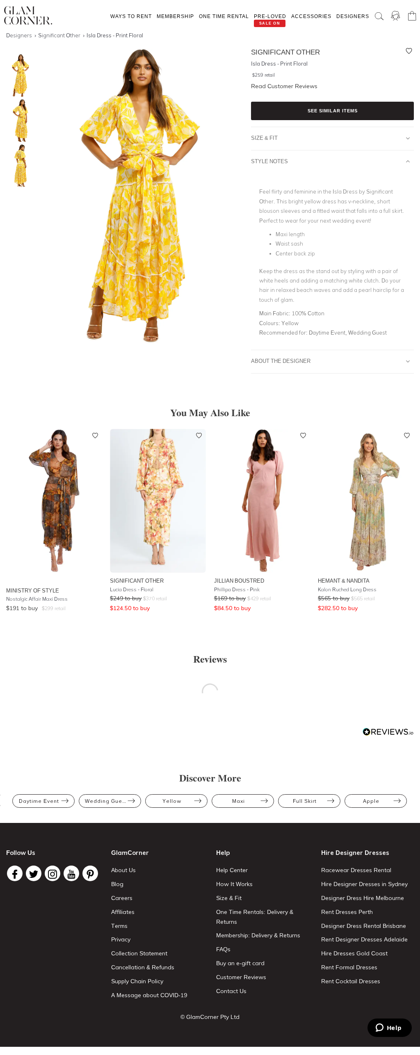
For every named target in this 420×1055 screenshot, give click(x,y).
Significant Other (137, 580)
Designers (352, 16)
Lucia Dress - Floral (131, 589)
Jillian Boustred (239, 580)
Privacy (120, 939)
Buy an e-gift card (240, 963)
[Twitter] (33, 873)
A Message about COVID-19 (149, 995)
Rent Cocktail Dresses (350, 981)
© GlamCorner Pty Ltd (210, 1017)
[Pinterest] (90, 873)
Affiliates (123, 912)
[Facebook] (15, 873)
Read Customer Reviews (284, 86)
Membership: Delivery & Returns (258, 935)
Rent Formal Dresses (349, 967)
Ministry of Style (32, 590)
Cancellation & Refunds (142, 967)
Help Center (232, 870)
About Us (123, 870)
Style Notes (269, 161)
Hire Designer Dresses (355, 853)
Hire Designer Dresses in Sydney (364, 884)
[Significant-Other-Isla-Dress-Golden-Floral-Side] (18, 120)
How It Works (234, 884)
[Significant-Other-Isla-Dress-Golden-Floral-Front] (18, 75)
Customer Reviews (241, 977)
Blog (117, 884)
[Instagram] (52, 873)
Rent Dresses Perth (347, 912)
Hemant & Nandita (344, 580)
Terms (119, 926)
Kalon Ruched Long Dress (347, 589)
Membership (175, 16)
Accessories (311, 16)
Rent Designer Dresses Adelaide (364, 939)
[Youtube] (71, 873)
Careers (121, 898)
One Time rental (224, 16)
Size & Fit (264, 137)
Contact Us (231, 991)
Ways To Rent (131, 16)
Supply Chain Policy (137, 981)
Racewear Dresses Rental (356, 870)
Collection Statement (139, 953)
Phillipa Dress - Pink (237, 589)
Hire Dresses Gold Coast (354, 953)
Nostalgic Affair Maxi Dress (37, 599)
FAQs (223, 949)
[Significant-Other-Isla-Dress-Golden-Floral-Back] (18, 165)
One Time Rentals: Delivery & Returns (254, 916)
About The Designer (280, 361)
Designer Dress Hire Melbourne (362, 898)
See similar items (333, 111)
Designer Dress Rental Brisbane (363, 926)
